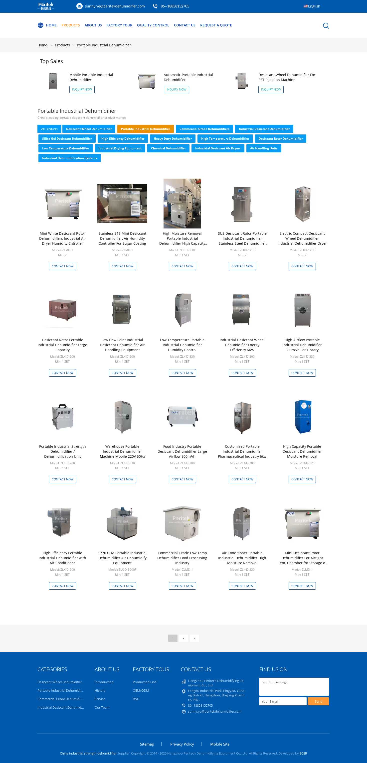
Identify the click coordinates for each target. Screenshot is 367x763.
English (314, 6)
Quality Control (153, 25)
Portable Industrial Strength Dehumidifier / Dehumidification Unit (62, 451)
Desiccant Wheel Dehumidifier (89, 129)
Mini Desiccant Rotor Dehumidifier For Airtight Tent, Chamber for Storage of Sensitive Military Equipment (302, 560)
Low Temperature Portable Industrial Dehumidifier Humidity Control (182, 344)
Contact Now (62, 266)
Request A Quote (216, 25)
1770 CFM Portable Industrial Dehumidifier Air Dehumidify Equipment (122, 557)
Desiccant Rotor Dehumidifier (281, 138)
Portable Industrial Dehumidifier (104, 45)
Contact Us (184, 25)
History (100, 690)
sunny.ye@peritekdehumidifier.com (115, 6)
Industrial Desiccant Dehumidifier (264, 129)
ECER (303, 753)
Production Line (145, 682)
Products (70, 25)
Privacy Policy (182, 744)
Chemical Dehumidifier (168, 148)
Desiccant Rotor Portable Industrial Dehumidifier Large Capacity (62, 344)
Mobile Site (219, 744)
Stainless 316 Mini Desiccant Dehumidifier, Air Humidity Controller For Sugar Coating (122, 238)
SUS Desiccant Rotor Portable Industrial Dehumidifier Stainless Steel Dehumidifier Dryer (242, 241)
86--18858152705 (175, 6)
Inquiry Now (82, 89)
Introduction (104, 682)
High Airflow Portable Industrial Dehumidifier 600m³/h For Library (302, 344)
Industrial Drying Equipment (120, 148)
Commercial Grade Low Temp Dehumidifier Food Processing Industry (182, 557)
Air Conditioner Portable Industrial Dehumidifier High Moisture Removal (242, 557)
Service (100, 699)
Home (51, 25)
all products (49, 129)
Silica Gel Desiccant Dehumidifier (67, 138)
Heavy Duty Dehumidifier (173, 138)
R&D (136, 699)
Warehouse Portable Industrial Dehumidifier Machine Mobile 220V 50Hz (122, 451)
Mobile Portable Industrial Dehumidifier (91, 77)
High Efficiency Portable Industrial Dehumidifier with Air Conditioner (62, 557)
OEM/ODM (141, 690)
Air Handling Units (264, 148)
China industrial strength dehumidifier (88, 753)
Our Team (102, 707)
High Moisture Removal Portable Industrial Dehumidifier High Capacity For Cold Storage (182, 241)
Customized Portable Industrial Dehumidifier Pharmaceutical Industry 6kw (242, 451)
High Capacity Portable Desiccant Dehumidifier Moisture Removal (302, 451)
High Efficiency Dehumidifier (122, 138)
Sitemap (147, 744)
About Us (93, 25)
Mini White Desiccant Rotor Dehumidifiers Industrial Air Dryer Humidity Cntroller (62, 238)
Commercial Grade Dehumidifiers (204, 129)
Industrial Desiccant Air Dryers (218, 148)
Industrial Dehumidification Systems (69, 158)
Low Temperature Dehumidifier (65, 148)
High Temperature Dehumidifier (225, 138)
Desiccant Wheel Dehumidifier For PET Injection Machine (286, 77)
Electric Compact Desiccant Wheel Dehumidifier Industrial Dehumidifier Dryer (302, 238)
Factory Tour (119, 25)
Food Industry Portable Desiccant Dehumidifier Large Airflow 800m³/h (182, 451)
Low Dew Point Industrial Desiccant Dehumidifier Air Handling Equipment (122, 344)
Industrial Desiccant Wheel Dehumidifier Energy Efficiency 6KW (242, 344)
